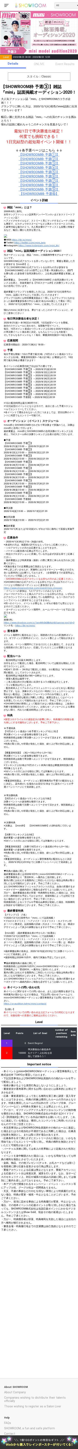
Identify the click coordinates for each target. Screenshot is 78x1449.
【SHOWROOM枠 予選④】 (39, 168)
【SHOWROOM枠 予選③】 (39, 163)
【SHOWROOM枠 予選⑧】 (39, 185)
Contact (9, 1433)
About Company (15, 1392)
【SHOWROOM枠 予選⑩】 (39, 194)
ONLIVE (39, 64)
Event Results (65, 64)
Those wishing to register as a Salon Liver (32, 1406)
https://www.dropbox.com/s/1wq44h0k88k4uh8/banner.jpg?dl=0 (39, 622)
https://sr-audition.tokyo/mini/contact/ (25, 1003)
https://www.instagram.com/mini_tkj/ (38, 245)
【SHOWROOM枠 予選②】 (39, 159)
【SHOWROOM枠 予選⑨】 (39, 189)
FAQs (7, 1423)
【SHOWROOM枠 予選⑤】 (39, 172)
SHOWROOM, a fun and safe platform (29, 1428)
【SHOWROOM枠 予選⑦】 (39, 181)
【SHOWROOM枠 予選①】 (39, 155)
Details (13, 63)
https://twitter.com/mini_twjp (30, 242)
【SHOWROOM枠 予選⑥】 (39, 176)
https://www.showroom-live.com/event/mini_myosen (33, 588)
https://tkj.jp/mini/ (22, 239)
